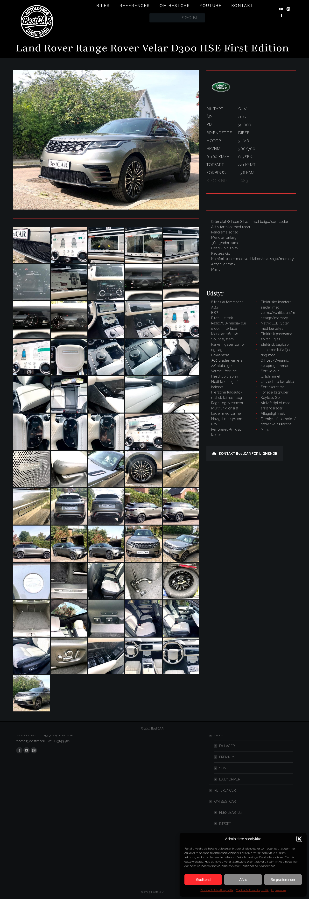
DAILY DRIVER (229, 779)
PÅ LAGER (227, 746)
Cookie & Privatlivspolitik (217, 890)
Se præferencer (283, 880)
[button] (299, 838)
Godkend (203, 880)
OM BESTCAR (225, 801)
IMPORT (225, 824)
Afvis (243, 880)
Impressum (278, 890)
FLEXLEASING (230, 813)
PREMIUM (226, 757)
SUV (222, 768)
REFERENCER (225, 790)
